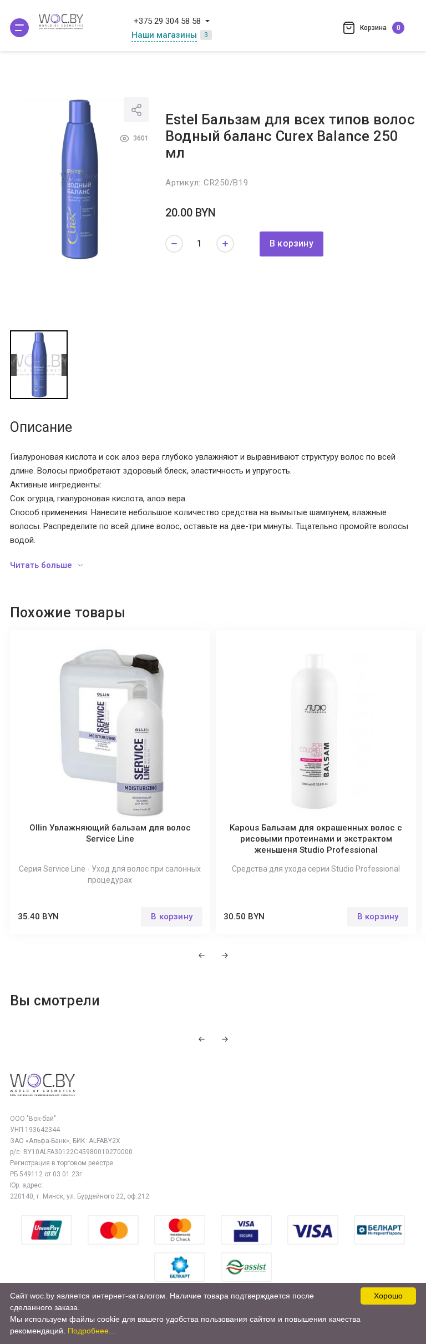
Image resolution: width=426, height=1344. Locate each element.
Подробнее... (91, 1330)
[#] (19, 27)
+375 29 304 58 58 (167, 21)
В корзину (291, 243)
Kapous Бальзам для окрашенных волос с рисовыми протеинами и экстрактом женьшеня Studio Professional (316, 839)
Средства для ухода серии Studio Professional (316, 868)
